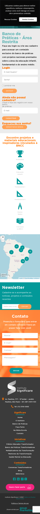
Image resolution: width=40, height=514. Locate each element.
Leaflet (21, 278)
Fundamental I (20, 187)
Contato (20, 433)
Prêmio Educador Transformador (20, 444)
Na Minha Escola (20, 430)
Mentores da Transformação (20, 454)
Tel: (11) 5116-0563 (21, 407)
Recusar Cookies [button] (10, 19)
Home (20, 417)
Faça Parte (20, 427)
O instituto (20, 420)
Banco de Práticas (20, 424)
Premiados (20, 159)
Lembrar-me (9, 86)
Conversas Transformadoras (20, 467)
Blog (20, 470)
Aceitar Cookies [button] (28, 19)
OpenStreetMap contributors (32, 278)
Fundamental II (20, 199)
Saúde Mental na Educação (20, 457)
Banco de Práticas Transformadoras (20, 447)
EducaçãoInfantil (20, 173)
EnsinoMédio (20, 213)
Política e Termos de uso (20, 503)
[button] (14, 127)
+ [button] (3, 237)
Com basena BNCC (20, 228)
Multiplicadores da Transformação (20, 450)
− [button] (3, 240)
